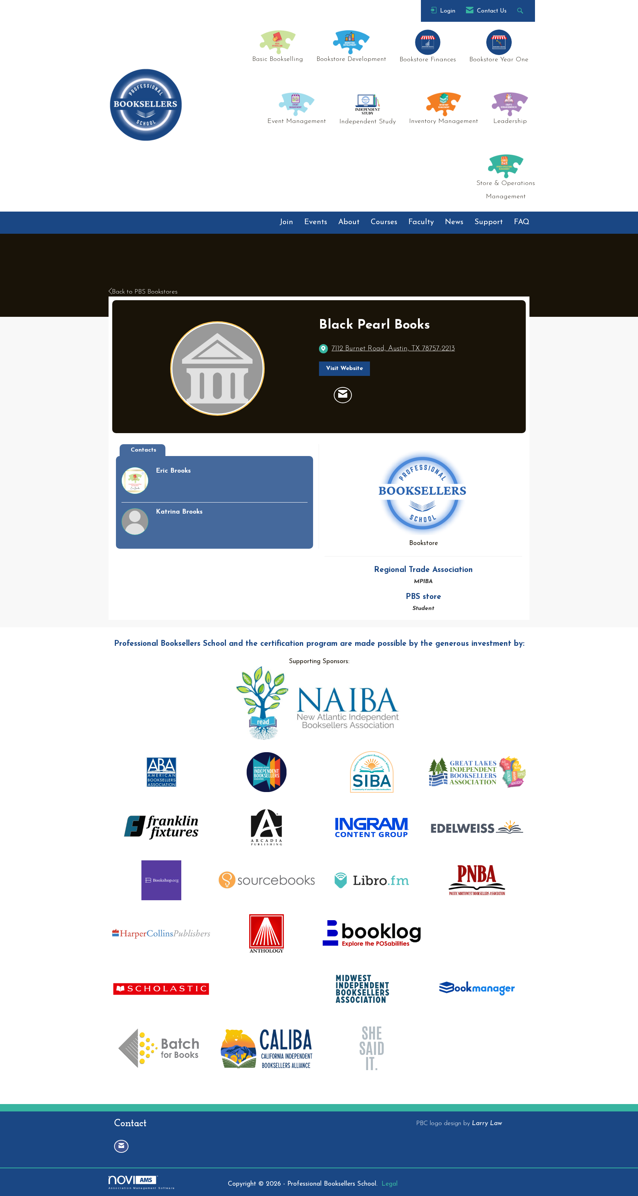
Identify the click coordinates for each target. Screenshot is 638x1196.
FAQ (521, 222)
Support (488, 222)
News (454, 222)
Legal (389, 1184)
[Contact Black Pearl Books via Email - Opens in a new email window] (343, 395)
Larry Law (487, 1123)
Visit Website (344, 368)
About (349, 222)
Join (286, 222)
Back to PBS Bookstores (145, 292)
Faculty (421, 222)
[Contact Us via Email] (121, 1146)
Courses (384, 222)
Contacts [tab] (143, 450)
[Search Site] (521, 11)
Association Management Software (142, 1187)
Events (315, 222)
